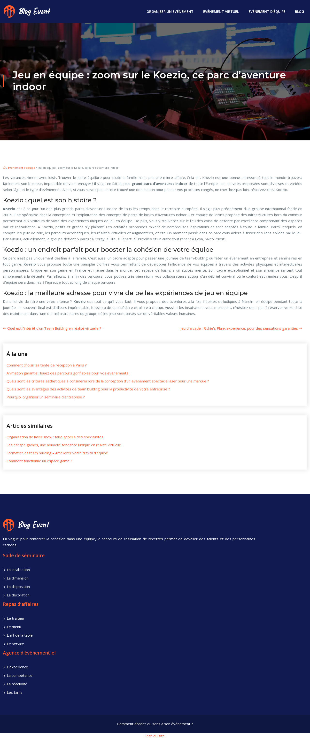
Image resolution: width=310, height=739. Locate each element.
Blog (299, 11)
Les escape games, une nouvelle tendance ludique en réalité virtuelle (64, 444)
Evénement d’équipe (266, 11)
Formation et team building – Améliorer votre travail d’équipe (57, 452)
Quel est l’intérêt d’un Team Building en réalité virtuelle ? (54, 328)
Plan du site (155, 735)
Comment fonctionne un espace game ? (39, 460)
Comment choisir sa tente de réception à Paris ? (47, 365)
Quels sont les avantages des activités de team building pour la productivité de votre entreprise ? (88, 389)
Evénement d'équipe (21, 167)
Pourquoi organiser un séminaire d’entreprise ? (46, 397)
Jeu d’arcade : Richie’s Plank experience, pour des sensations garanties (239, 328)
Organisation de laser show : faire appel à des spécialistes (55, 436)
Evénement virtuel (221, 11)
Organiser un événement (170, 11)
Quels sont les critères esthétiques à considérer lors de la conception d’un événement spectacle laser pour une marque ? (108, 381)
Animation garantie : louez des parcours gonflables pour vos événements (67, 373)
